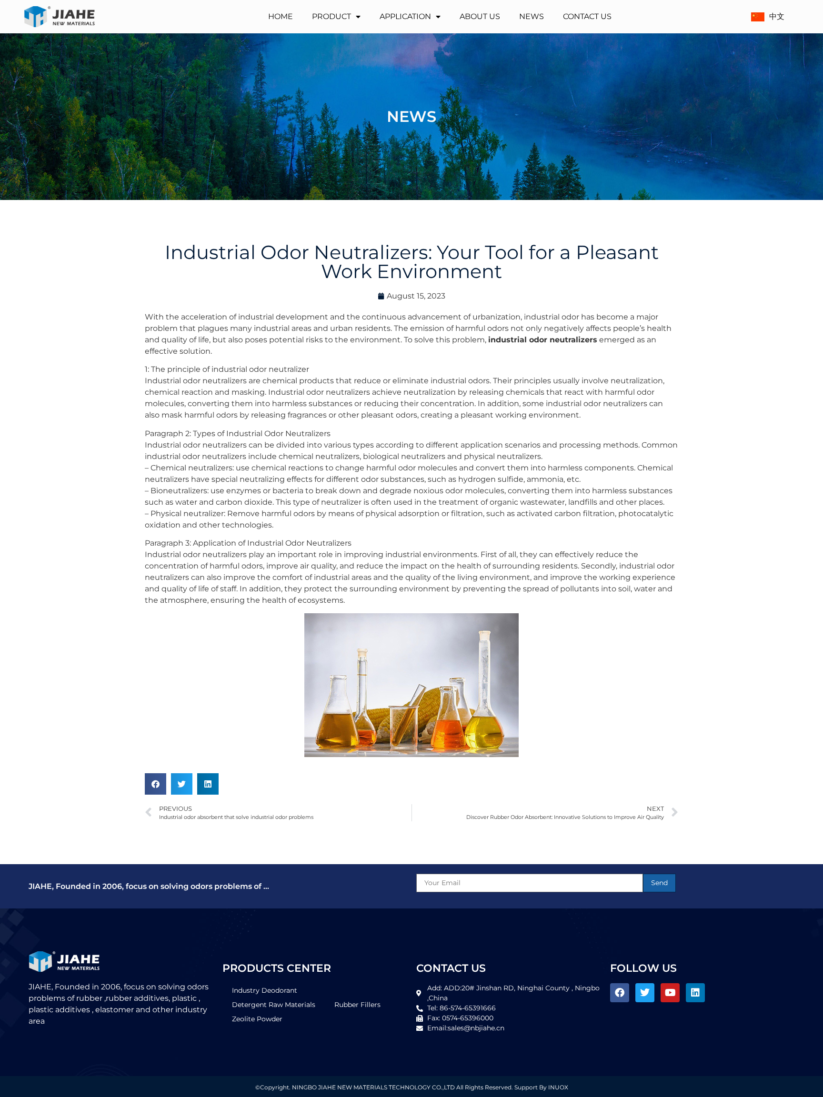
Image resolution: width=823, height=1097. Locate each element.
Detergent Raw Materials (273, 1004)
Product (331, 16)
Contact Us (587, 16)
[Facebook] (619, 992)
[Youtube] (670, 992)
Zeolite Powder (257, 1019)
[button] (155, 784)
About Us (480, 16)
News (531, 16)
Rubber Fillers (357, 1004)
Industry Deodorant (264, 990)
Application (405, 16)
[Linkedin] (695, 992)
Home (280, 16)
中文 (776, 16)
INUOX (558, 1087)
